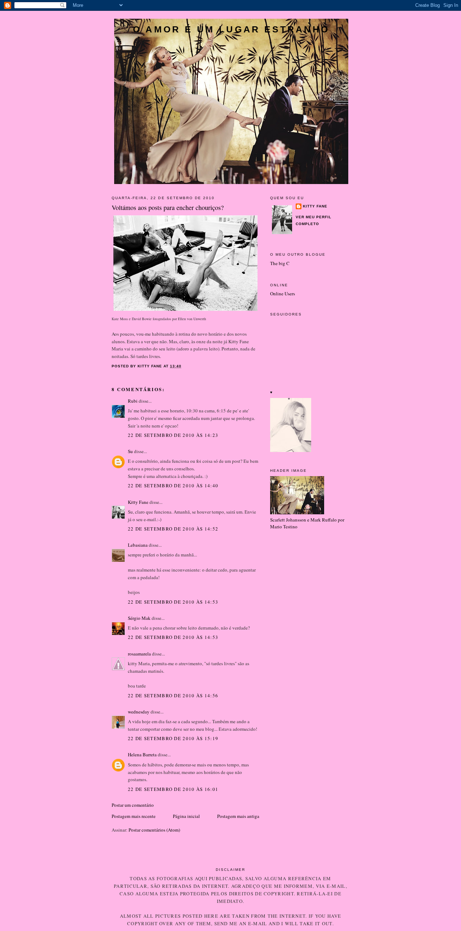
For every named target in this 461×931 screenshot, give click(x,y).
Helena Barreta (142, 754)
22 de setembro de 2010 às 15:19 (173, 738)
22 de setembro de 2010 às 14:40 (173, 485)
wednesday (138, 711)
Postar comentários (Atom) (154, 830)
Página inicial (186, 816)
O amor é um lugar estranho (231, 29)
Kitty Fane (138, 502)
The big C (280, 263)
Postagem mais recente (134, 816)
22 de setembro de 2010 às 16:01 (173, 789)
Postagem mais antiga (238, 816)
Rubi (133, 401)
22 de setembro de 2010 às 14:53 (173, 602)
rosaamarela (139, 653)
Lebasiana (138, 545)
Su (130, 451)
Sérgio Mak (139, 618)
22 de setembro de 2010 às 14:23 (173, 435)
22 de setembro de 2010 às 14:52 (173, 528)
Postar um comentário (133, 805)
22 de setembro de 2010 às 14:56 (173, 695)
